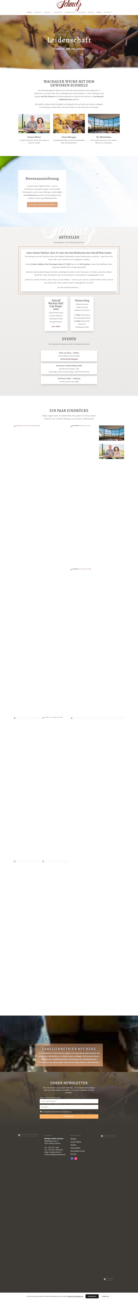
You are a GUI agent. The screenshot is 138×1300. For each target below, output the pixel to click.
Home (29, 12)
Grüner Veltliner (76, 1142)
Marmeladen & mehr (78, 1151)
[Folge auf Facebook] (72, 1158)
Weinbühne (70, 12)
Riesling (73, 1145)
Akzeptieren (92, 1296)
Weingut (38, 12)
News (99, 12)
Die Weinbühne (103, 137)
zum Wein (56, 326)
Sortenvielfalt (75, 1148)
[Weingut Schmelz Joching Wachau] (40, 495)
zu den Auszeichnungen (42, 205)
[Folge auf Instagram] (75, 1158)
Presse (91, 12)
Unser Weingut (69, 137)
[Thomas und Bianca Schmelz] (111, 451)
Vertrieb (81, 12)
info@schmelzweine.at (58, 1154)
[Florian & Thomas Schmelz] (54, 787)
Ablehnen (105, 1296)
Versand (73, 1154)
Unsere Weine (34, 137)
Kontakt (107, 12)
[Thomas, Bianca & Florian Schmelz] (83, 495)
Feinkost (58, 12)
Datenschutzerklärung (75, 1296)
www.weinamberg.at (69, 359)
